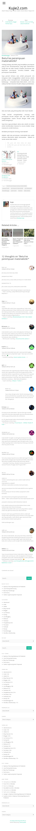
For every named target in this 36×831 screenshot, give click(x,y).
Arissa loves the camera (22, 338)
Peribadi (5, 627)
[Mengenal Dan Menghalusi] (8, 170)
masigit (5, 794)
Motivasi (5, 618)
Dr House (4, 407)
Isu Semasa (6, 612)
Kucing (5, 614)
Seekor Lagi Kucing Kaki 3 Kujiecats (12, 595)
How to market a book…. (20, 357)
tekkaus (4, 548)
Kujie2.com (18, 8)
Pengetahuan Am (8, 623)
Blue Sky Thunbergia (8, 590)
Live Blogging (6, 616)
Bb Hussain (4, 326)
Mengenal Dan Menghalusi (6, 176)
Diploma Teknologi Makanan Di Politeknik (14, 586)
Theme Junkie (22, 822)
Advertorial (6, 602)
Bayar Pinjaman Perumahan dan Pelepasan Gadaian (18, 241)
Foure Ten (6, 784)
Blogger (5, 610)
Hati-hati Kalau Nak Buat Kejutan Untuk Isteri (29, 241)
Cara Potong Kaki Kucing (9, 588)
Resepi (5, 629)
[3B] (25, 158)
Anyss (3, 301)
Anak (4, 604)
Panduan (5, 621)
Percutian (6, 625)
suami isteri (14, 190)
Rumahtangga (6, 55)
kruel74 (4, 346)
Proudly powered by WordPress (18, 820)
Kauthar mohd (7, 796)
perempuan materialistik (17, 188)
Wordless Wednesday (9, 633)
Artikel (5, 606)
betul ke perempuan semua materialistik (17, 186)
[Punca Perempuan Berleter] (8, 155)
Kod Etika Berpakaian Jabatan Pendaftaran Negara (6, 242)
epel (3, 365)
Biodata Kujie (20, 218)
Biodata (14, 782)
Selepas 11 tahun (16, 381)
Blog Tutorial (6, 608)
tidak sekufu (27, 190)
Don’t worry (6, 592)
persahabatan (28, 188)
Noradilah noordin (8, 788)
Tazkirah (20, 190)
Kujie (12, 202)
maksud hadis (5, 188)
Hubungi (11, 786)
